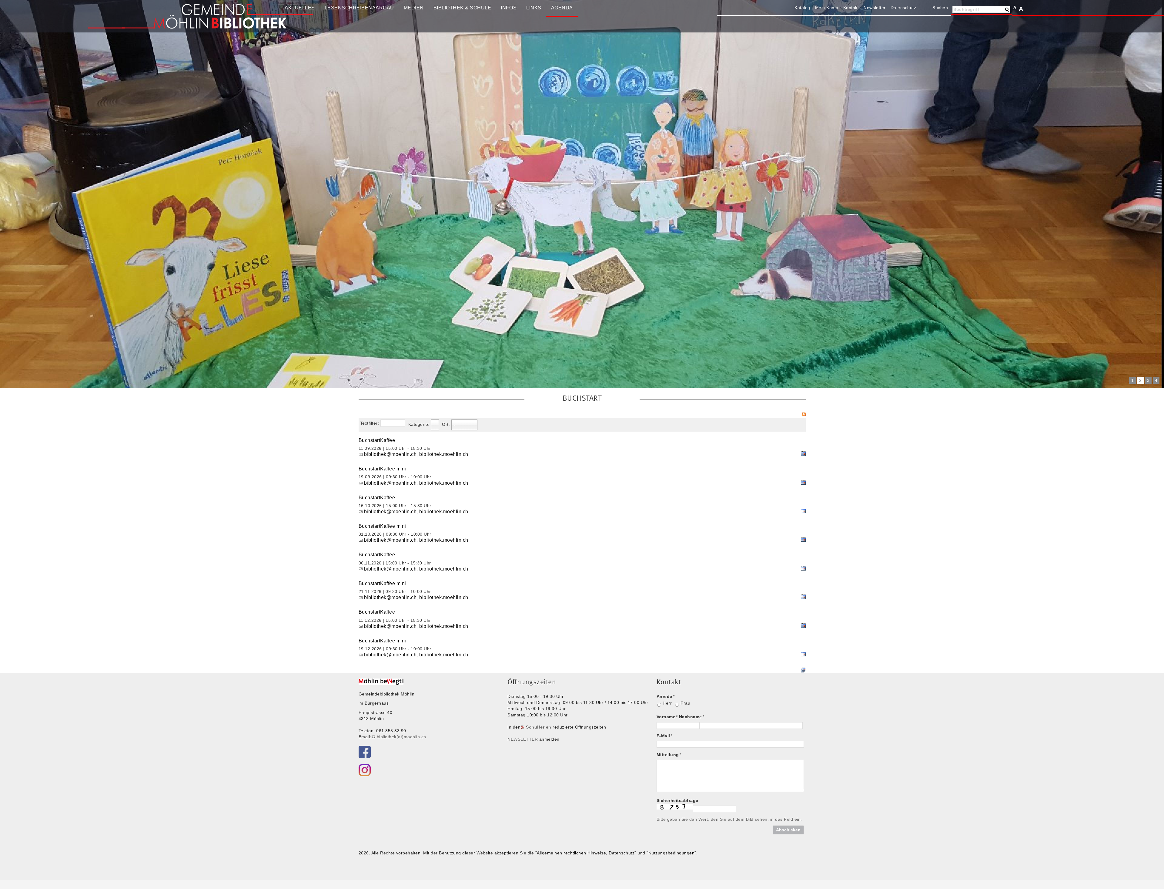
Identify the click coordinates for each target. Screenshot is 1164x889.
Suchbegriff (966, 9)
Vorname (667, 716)
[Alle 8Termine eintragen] (803, 669)
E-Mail (665, 735)
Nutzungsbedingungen (671, 852)
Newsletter (874, 7)
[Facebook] (365, 752)
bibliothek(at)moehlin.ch (401, 736)
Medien (414, 7)
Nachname (691, 716)
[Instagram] (365, 770)
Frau (685, 703)
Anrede (666, 696)
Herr (667, 703)
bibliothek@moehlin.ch (390, 454)
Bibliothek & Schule (462, 7)
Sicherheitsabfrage (677, 800)
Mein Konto (826, 7)
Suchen (940, 7)
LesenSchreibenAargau (359, 7)
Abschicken (788, 829)
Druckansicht (923, 7)
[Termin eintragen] (803, 454)
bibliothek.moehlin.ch (443, 454)
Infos (509, 7)
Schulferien (538, 727)
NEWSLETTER (522, 739)
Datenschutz (903, 7)
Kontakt (851, 7)
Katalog (802, 7)
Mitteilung (669, 754)
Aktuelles (300, 7)
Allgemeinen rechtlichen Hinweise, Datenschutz (585, 852)
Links (533, 7)
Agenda (562, 7)
